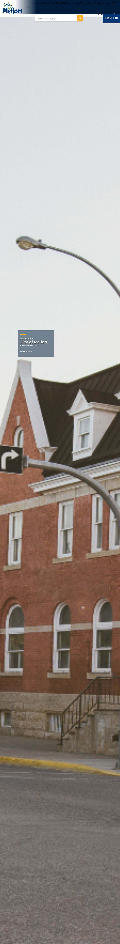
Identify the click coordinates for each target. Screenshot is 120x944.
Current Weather (41, 3)
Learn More (25, 351)
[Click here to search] (80, 18)
